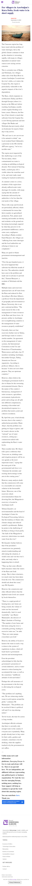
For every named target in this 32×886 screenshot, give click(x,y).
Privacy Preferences (14, 882)
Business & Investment (8, 851)
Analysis (13, 18)
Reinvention (5, 849)
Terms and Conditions (7, 876)
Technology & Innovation (9, 846)
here (17, 795)
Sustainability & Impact (8, 854)
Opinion (5, 859)
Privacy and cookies (7, 875)
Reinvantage (13, 879)
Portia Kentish (16, 22)
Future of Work (6, 856)
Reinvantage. (13, 830)
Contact (5, 869)
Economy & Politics (7, 844)
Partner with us (6, 866)
